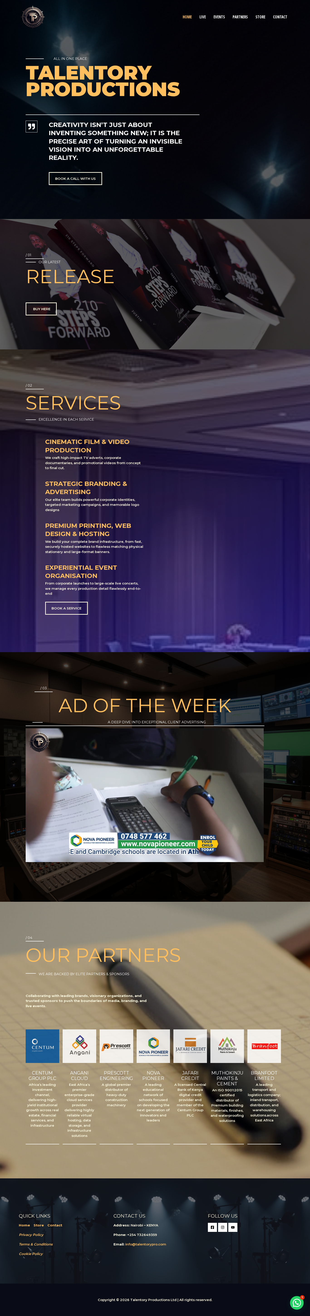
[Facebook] (212, 1227)
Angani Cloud (79, 1075)
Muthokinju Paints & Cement (227, 1078)
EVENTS (219, 16)
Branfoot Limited (264, 1075)
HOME (187, 16)
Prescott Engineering (116, 1075)
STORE (260, 16)
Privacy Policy (31, 1235)
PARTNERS (240, 16)
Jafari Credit (190, 1075)
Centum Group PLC (42, 1075)
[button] (297, 1303)
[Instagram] (222, 1227)
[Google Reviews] (232, 1227)
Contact (54, 1225)
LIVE (202, 16)
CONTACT (280, 16)
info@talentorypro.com (145, 1244)
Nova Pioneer (153, 1075)
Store (39, 1225)
